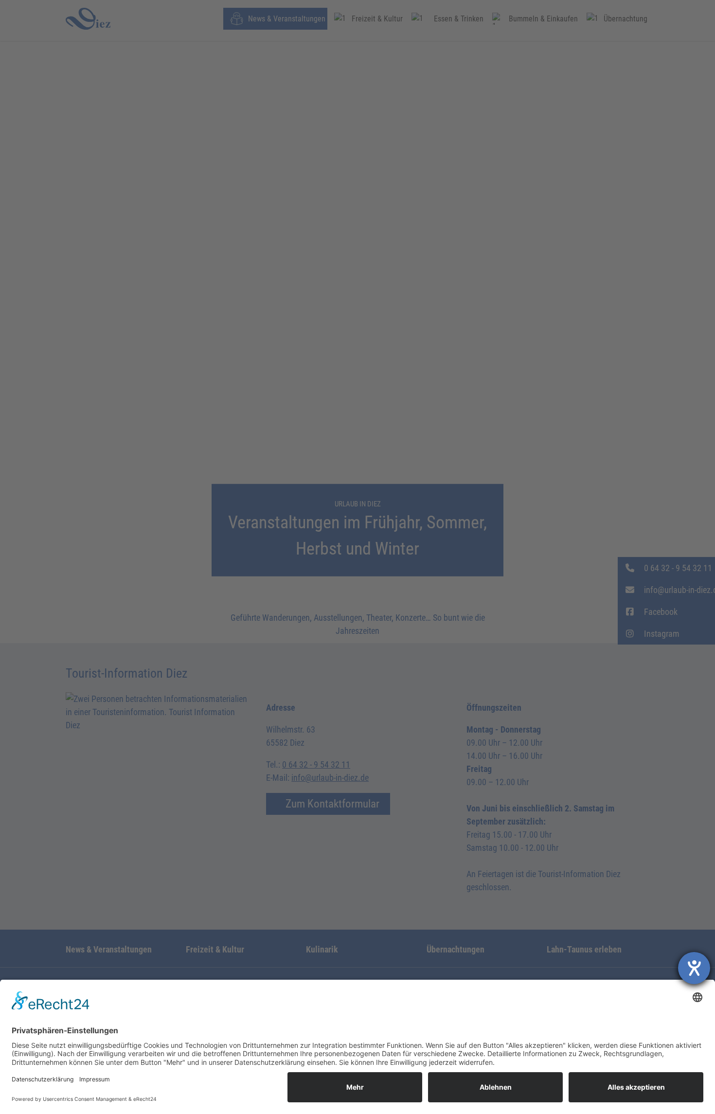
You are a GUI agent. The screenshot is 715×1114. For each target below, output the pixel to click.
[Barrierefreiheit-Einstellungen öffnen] (694, 968)
